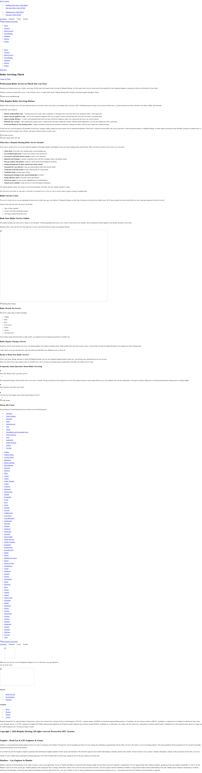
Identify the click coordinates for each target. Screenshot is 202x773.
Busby (6, 473)
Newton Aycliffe (9, 563)
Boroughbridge (8, 465)
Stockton (6, 616)
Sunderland (7, 624)
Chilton (6, 478)
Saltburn (6, 592)
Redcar (6, 582)
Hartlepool (7, 529)
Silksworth (7, 606)
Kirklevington (8, 547)
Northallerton (8, 566)
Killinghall (7, 545)
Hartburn (7, 526)
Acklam (6, 452)
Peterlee (6, 576)
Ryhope (6, 590)
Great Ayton (7, 516)
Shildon (6, 603)
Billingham (7, 460)
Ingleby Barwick (9, 539)
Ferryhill (6, 510)
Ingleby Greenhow (9, 542)
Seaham (6, 595)
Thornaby (7, 629)
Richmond (7, 584)
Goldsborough (8, 513)
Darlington (7, 489)
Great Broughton (9, 518)
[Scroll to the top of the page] (0, 736)
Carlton (6, 476)
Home (6, 25)
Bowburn (7, 470)
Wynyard (7, 635)
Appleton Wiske (9, 455)
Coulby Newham (9, 481)
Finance (6, 41)
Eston (6, 502)
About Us (7, 28)
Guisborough (8, 521)
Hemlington (7, 531)
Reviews (6, 39)
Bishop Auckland (9, 463)
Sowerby (6, 611)
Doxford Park (8, 492)
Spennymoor (8, 613)
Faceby (6, 505)
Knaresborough (8, 550)
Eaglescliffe (7, 497)
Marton (6, 555)
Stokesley (7, 621)
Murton (6, 561)
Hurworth (7, 534)
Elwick (6, 500)
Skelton (6, 608)
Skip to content (4, 1)
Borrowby (7, 468)
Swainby (6, 627)
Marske (6, 553)
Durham (6, 494)
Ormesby (7, 574)
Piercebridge (8, 579)
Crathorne (7, 486)
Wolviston (7, 632)
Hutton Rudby (8, 537)
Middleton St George (10, 558)
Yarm (5, 637)
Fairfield (6, 508)
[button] (101, 45)
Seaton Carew (8, 598)
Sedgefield (7, 600)
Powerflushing (8, 33)
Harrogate (7, 523)
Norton (6, 568)
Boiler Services (8, 31)
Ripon (6, 587)
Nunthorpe (7, 571)
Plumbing (7, 36)
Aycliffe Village (9, 457)
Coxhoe (6, 484)
